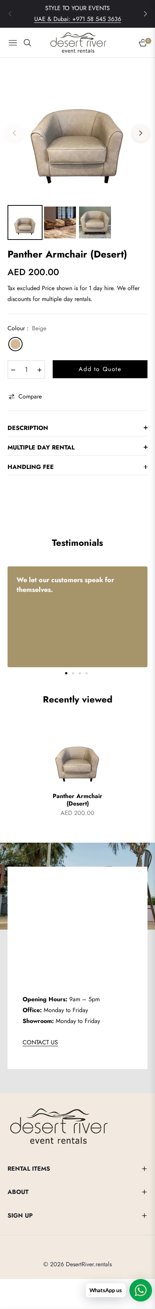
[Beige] (15, 344)
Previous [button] (14, 133)
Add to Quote (100, 369)
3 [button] (80, 673)
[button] (145, 14)
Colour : (27, 328)
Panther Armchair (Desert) (77, 800)
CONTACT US (40, 1042)
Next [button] (140, 133)
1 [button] (66, 673)
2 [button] (73, 673)
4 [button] (86, 673)
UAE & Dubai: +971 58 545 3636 (77, 19)
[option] (77, 130)
